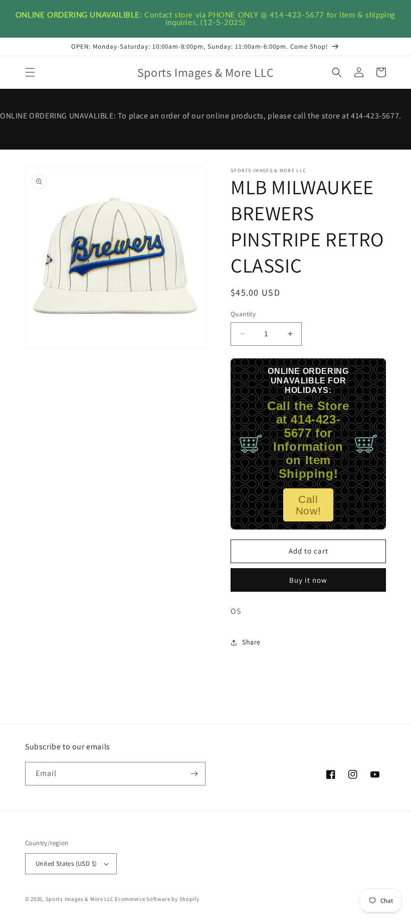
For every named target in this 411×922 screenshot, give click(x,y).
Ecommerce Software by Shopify (157, 898)
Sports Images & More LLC (80, 898)
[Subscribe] (194, 773)
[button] (30, 72)
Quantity (243, 314)
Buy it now (308, 580)
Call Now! (308, 504)
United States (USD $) (66, 863)
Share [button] (251, 641)
